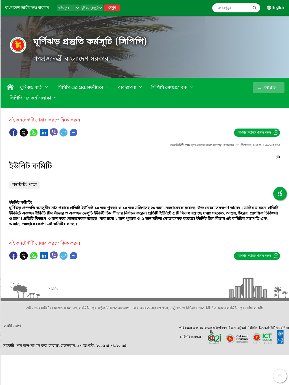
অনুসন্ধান (254, 7)
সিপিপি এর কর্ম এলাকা (31, 98)
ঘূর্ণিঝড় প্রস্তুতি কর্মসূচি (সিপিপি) (90, 42)
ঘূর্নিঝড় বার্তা (32, 88)
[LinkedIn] (45, 135)
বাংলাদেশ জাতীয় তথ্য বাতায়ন (27, 7)
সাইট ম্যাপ (12, 326)
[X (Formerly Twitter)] (24, 135)
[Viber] (54, 132)
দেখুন (112, 8)
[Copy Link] (64, 135)
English (278, 8)
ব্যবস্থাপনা (127, 88)
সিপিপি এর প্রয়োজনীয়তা (81, 88)
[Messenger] (73, 135)
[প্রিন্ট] (277, 158)
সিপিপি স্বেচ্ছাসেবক (169, 88)
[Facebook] (14, 135)
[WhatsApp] (34, 135)
